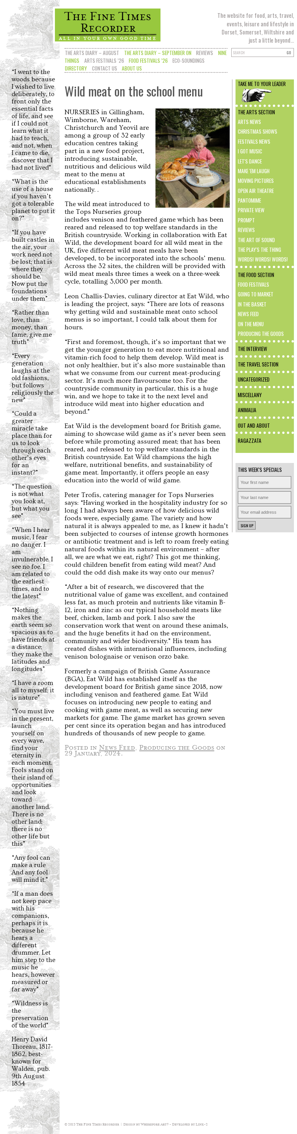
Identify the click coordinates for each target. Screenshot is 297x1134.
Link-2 (202, 1124)
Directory (76, 68)
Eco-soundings (188, 60)
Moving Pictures (256, 180)
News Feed (248, 314)
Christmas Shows (257, 131)
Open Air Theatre (256, 190)
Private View (251, 210)
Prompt (246, 220)
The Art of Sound (256, 240)
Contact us (104, 68)
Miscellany (250, 395)
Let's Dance (250, 161)
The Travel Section (258, 364)
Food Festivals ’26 (148, 60)
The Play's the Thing (259, 249)
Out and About (254, 425)
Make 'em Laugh (254, 171)
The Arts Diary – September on (157, 53)
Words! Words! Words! (263, 259)
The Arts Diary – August (92, 53)
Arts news (249, 122)
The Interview (252, 349)
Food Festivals (253, 284)
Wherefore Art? (155, 1124)
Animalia (247, 410)
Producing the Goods (261, 333)
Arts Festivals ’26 (104, 60)
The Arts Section (256, 112)
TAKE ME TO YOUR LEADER (262, 84)
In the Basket (252, 304)
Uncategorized (254, 379)
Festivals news (254, 141)
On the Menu (251, 324)
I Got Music (250, 151)
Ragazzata (249, 440)
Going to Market (255, 294)
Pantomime (249, 200)
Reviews (204, 53)
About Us (132, 68)
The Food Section (256, 275)
